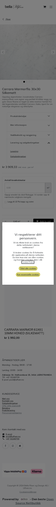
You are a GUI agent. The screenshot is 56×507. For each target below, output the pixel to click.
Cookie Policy (28, 262)
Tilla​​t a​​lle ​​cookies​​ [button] (28, 268)
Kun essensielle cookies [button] (28, 274)
